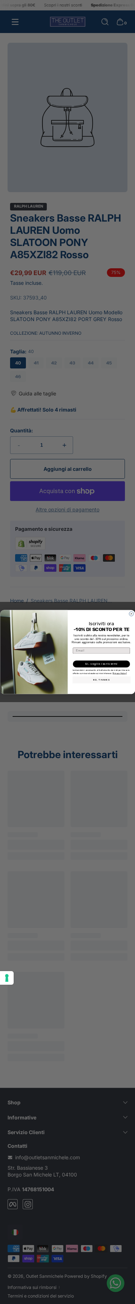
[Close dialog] (131, 614)
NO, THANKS (101, 680)
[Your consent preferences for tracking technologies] (7, 978)
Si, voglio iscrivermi (101, 663)
